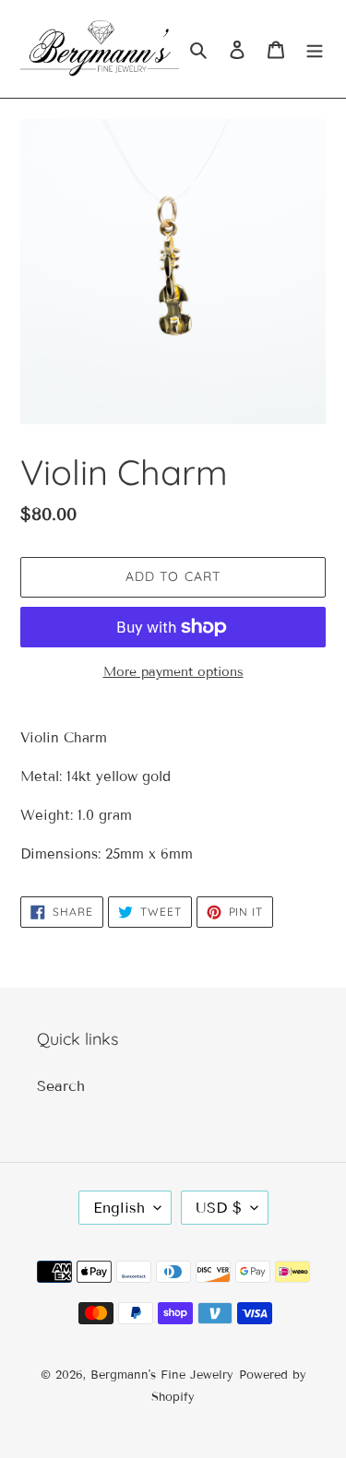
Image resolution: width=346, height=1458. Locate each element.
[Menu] (314, 49)
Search (61, 1086)
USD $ (219, 1207)
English (119, 1207)
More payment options (173, 672)
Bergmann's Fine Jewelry (161, 1375)
